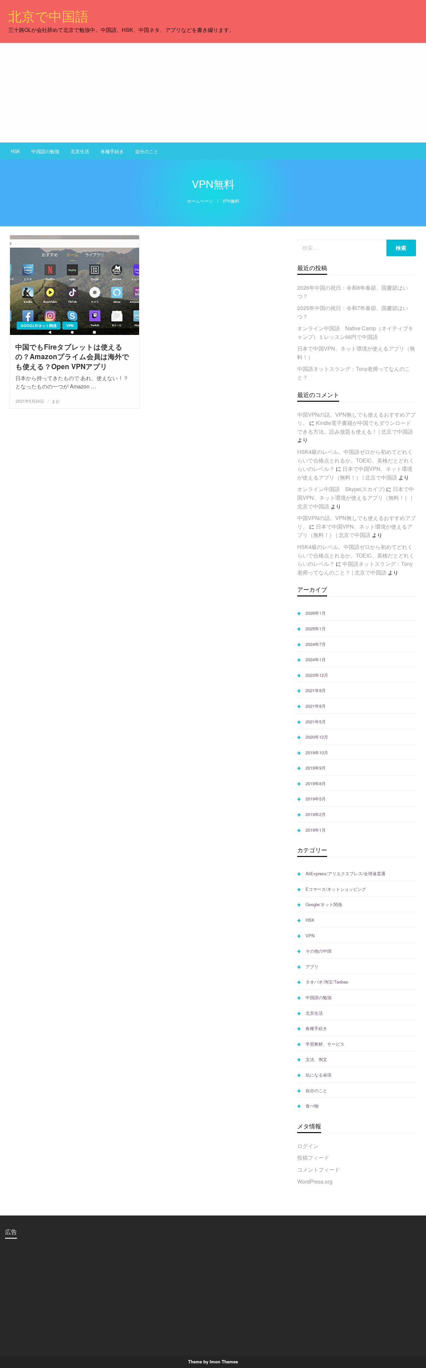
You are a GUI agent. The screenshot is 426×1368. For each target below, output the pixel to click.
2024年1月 (316, 659)
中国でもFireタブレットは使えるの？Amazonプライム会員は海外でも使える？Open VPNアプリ (72, 356)
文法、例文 (316, 1059)
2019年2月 (316, 814)
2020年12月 (317, 737)
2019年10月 (317, 752)
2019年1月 (316, 830)
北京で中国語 (48, 15)
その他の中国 (318, 951)
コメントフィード (318, 1169)
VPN (70, 325)
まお (56, 401)
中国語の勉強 (45, 151)
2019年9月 (316, 768)
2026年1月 (316, 613)
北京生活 (80, 151)
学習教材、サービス (325, 1044)
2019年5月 (316, 798)
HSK (15, 151)
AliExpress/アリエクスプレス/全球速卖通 (345, 873)
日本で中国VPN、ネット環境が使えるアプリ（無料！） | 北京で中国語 (355, 497)
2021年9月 (316, 690)
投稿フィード (313, 1157)
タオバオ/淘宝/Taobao (327, 982)
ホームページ (200, 201)
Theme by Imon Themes (213, 1361)
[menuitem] (15, 151)
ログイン (308, 1146)
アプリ (312, 966)
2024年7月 (316, 644)
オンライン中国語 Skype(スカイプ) (341, 489)
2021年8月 (316, 706)
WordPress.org (314, 1181)
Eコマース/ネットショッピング (336, 889)
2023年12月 (317, 675)
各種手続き (112, 151)
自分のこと (146, 151)
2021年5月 (316, 721)
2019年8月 (316, 783)
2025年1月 (316, 628)
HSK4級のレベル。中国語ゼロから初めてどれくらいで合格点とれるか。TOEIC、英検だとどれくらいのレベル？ (355, 460)
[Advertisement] (213, 92)
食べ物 (312, 1106)
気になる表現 (318, 1075)
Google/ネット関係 (39, 325)
